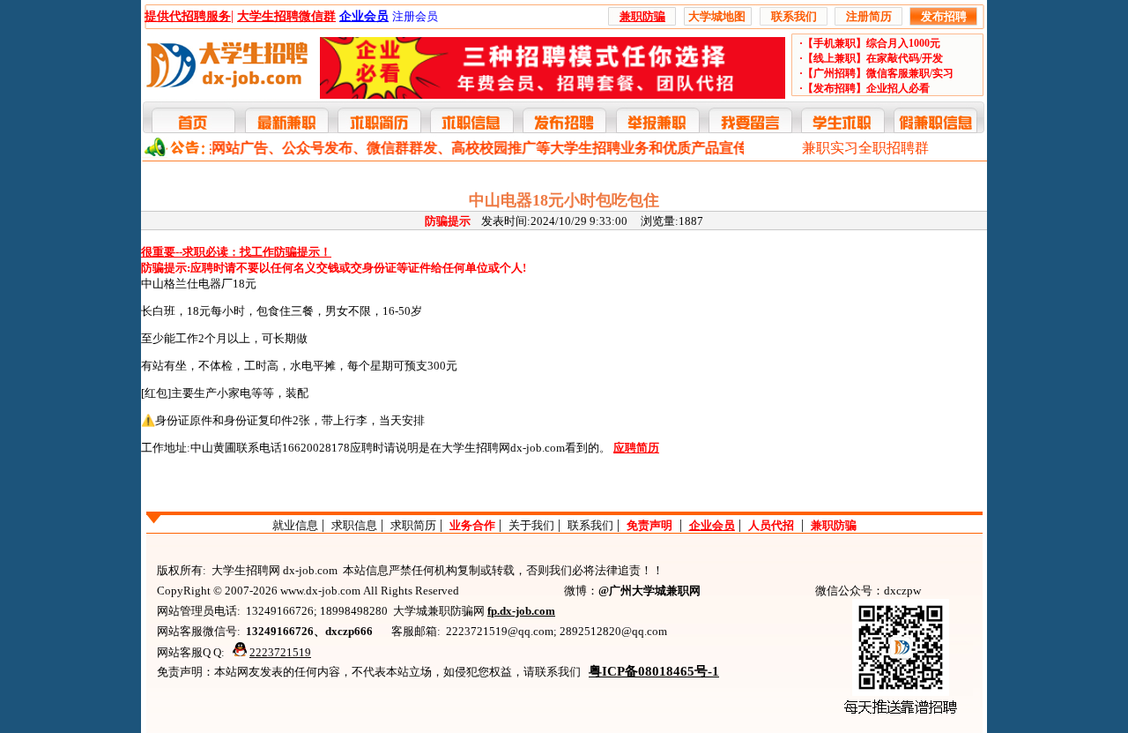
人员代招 (771, 525)
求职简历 (413, 525)
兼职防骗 (834, 525)
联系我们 (590, 525)
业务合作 (472, 525)
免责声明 (649, 525)
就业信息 (295, 525)
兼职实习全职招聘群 (865, 147)
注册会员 (415, 16)
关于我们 (531, 525)
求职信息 (354, 525)
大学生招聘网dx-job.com (503, 447)
